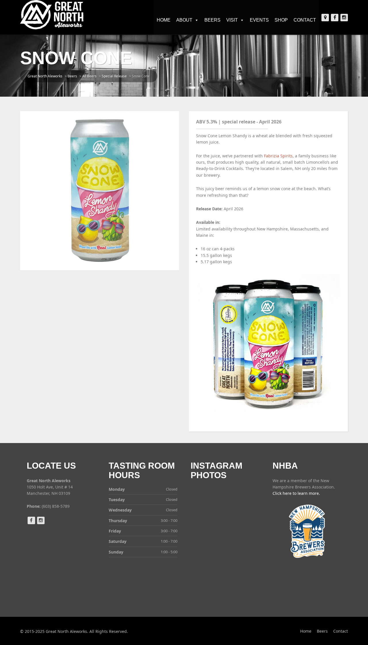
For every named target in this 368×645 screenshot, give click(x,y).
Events (259, 20)
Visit (232, 20)
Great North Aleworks (45, 76)
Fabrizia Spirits (278, 156)
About (184, 20)
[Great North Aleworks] (51, 14)
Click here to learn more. (296, 493)
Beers (212, 20)
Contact (305, 20)
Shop (281, 20)
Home (163, 20)
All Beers (89, 76)
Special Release (114, 76)
